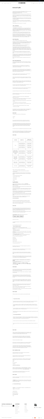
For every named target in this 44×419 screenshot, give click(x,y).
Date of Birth (24, 208)
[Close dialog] (36, 199)
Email (23, 205)
